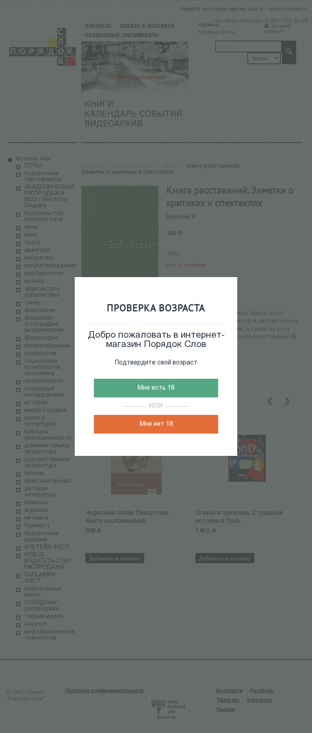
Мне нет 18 (156, 424)
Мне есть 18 (156, 388)
